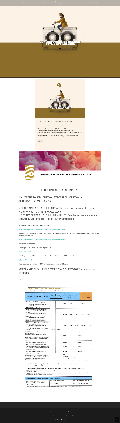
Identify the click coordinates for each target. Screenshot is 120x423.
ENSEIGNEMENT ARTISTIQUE (39, 2)
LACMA (80, 2)
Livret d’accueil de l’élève (25, 252)
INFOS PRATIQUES (70, 2)
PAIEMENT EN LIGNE (89, 2)
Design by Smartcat (59, 419)
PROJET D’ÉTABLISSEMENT (56, 2)
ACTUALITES (23, 2)
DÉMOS (97, 2)
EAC (29, 2)
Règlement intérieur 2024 (25, 260)
